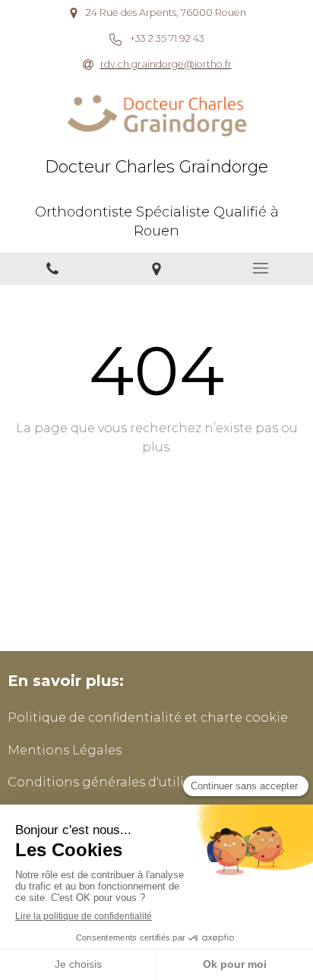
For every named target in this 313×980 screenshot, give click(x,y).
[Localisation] (156, 268)
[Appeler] (52, 268)
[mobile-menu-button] (261, 268)
